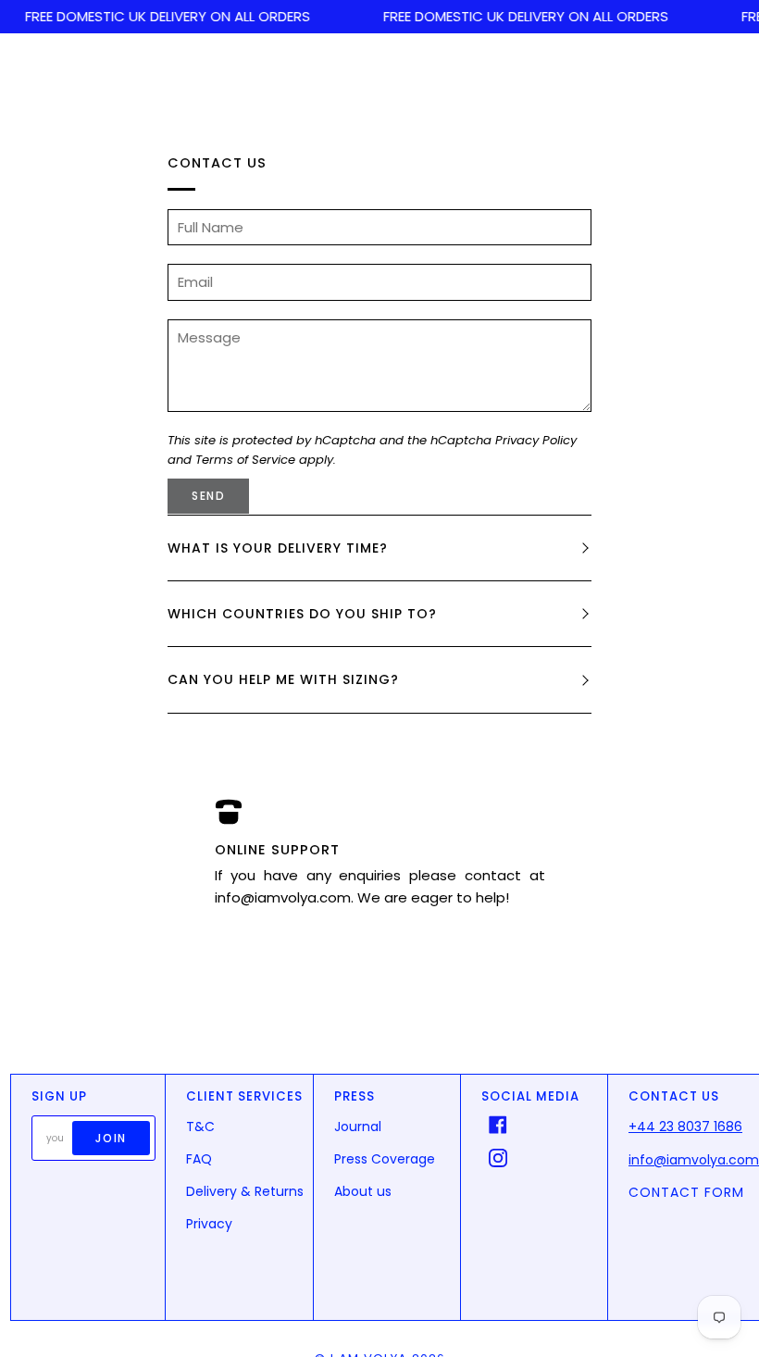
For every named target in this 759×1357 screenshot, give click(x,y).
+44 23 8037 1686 (685, 1126)
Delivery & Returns (245, 1191)
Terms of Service (245, 459)
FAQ (199, 1159)
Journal (357, 1126)
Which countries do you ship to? (302, 613)
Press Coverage (384, 1159)
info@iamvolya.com (693, 1160)
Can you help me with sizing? (283, 679)
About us (363, 1191)
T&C (200, 1126)
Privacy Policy (536, 440)
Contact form (686, 1192)
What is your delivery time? (278, 548)
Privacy (209, 1223)
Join (110, 1138)
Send (208, 496)
